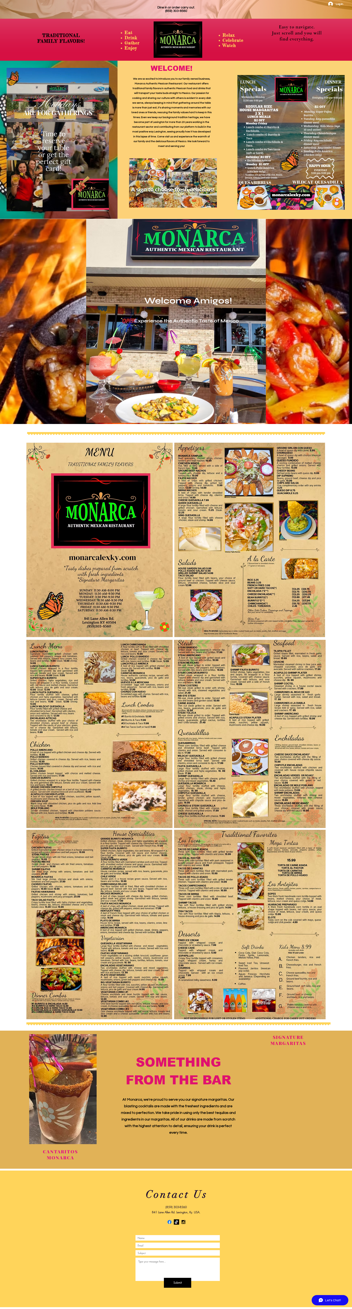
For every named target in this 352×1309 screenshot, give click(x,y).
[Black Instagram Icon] (183, 1222)
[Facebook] (169, 1222)
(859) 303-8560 (176, 11)
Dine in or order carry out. (176, 7)
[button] (104, 207)
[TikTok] (176, 1222)
